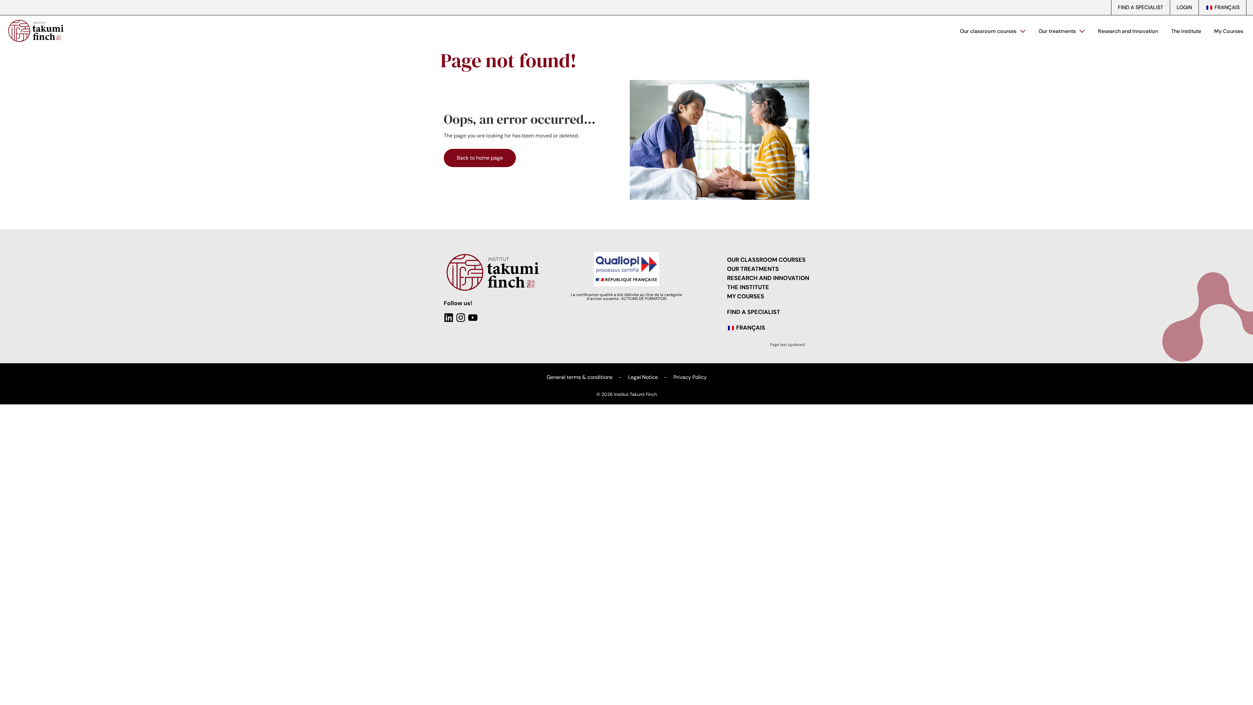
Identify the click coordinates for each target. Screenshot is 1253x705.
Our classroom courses (988, 31)
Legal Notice (643, 377)
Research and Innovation (1128, 31)
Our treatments (1057, 31)
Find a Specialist (1140, 7)
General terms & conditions (579, 377)
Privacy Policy (690, 377)
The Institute (1186, 31)
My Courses (1228, 31)
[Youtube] (473, 317)
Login (1184, 7)
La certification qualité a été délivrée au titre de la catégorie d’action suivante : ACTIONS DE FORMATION (626, 296)
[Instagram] (461, 317)
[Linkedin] (449, 317)
